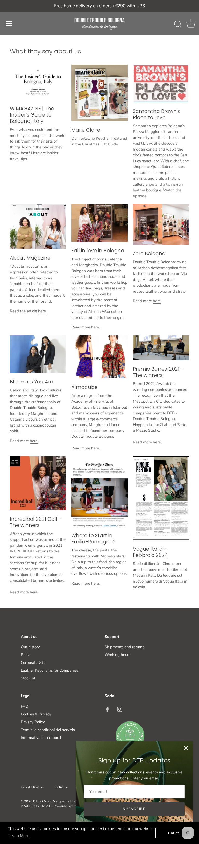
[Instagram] (119, 709)
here (42, 311)
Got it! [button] (173, 833)
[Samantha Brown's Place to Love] (161, 83)
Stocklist (28, 678)
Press (25, 654)
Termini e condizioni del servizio (48, 729)
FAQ (25, 706)
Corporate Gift (33, 662)
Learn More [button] (18, 836)
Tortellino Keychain (95, 138)
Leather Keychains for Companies (50, 670)
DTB (36, 801)
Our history (30, 647)
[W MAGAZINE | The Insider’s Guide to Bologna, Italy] (38, 82)
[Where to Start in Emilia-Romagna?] (99, 491)
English (59, 788)
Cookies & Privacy (36, 714)
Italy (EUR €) (30, 788)
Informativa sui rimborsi (41, 737)
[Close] (186, 748)
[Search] (177, 24)
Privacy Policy (33, 722)
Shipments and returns (124, 647)
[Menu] (9, 23)
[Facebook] (107, 709)
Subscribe (134, 809)
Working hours (117, 654)
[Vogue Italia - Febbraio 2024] (161, 498)
